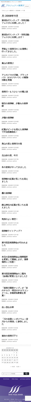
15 (15, 357)
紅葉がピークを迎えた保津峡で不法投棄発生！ (15, 130)
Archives (6, 379)
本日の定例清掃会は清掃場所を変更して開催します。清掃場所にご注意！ (15, 259)
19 (7, 360)
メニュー (27, 6)
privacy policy (25, 379)
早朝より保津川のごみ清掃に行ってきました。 (15, 50)
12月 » (18, 366)
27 (10, 362)
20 (10, 360)
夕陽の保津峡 (8, 117)
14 (12, 357)
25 (5, 362)
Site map (15, 379)
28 (12, 362)
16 (17, 357)
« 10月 (13, 366)
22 (15, 360)
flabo (20, 401)
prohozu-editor (12, 28)
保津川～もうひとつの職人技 (15, 91)
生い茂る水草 (8, 307)
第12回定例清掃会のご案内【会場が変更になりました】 (15, 274)
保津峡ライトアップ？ (12, 231)
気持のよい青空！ (10, 219)
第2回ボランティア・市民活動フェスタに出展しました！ (15, 21)
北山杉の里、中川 (10, 155)
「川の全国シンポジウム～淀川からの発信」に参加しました (15, 321)
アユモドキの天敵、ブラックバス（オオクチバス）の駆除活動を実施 (15, 77)
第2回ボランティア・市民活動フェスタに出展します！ (15, 35)
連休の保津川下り (10, 335)
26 (7, 362)
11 (5, 357)
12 (7, 357)
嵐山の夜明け (8, 63)
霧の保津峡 (7, 193)
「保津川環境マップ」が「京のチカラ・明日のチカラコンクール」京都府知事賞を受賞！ (15, 292)
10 (2, 357)
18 (5, 360)
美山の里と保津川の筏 (12, 143)
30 (17, 362)
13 (10, 357)
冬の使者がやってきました (14, 167)
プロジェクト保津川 (21, 399)
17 (2, 360)
